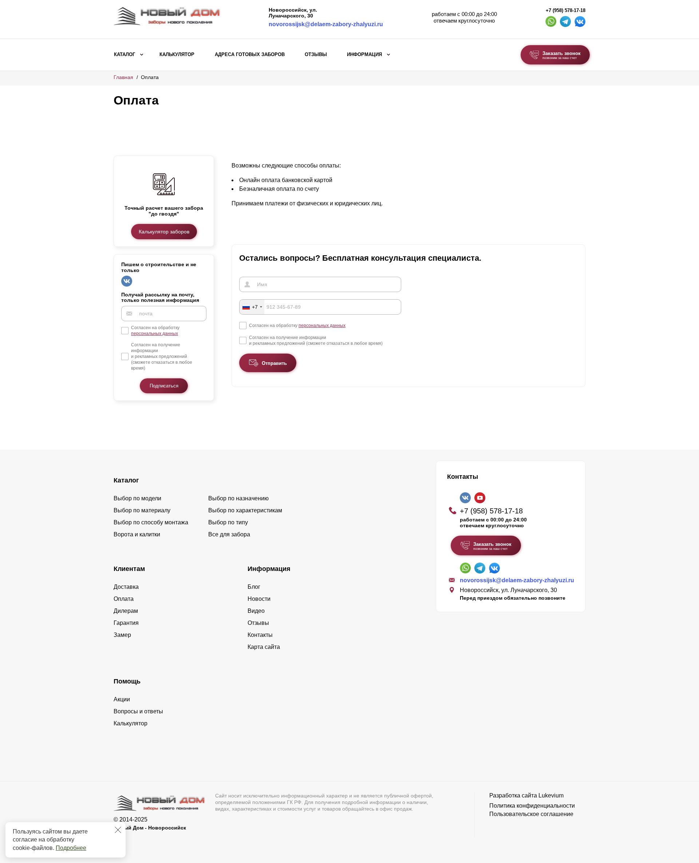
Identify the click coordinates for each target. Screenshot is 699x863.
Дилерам (126, 611)
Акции (122, 699)
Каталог (124, 54)
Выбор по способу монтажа (151, 522)
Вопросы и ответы (138, 711)
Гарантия (126, 623)
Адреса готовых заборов (250, 54)
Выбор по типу (228, 522)
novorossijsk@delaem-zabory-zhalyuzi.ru (326, 24)
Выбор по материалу (142, 510)
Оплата (124, 599)
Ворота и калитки (137, 534)
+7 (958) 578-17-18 (565, 10)
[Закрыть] (118, 830)
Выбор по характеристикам (245, 510)
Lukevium (551, 795)
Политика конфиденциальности (532, 806)
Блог (254, 587)
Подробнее (71, 848)
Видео (256, 611)
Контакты (260, 635)
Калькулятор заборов (164, 232)
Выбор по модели (137, 498)
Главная (123, 77)
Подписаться (164, 386)
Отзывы (316, 54)
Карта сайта (264, 647)
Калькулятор (176, 54)
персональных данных (154, 333)
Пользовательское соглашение (531, 814)
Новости (259, 599)
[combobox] (252, 307)
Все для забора (229, 534)
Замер (122, 635)
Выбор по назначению (238, 498)
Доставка (126, 587)
